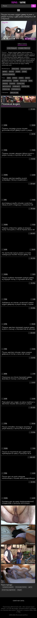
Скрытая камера (8, 587)
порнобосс (16, 89)
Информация (12, 48)
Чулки (24, 71)
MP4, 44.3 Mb (14, 92)
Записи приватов (9, 74)
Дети (30, 587)
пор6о (15, 78)
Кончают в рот (26, 68)
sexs (8, 78)
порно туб (25, 86)
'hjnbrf (16, 80)
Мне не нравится (15, 44)
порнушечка (7, 80)
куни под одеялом (8, 590)
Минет (5, 71)
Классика (15, 68)
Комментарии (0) (24, 48)
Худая (19, 590)
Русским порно (21, 587)
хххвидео (16, 86)
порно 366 (6, 89)
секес (21, 78)
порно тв (23, 80)
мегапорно (7, 86)
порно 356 (20, 83)
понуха (12, 83)
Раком (11, 71)
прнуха (5, 83)
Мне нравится (10, 44)
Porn (26, 615)
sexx (30, 80)
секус (27, 78)
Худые (18, 71)
